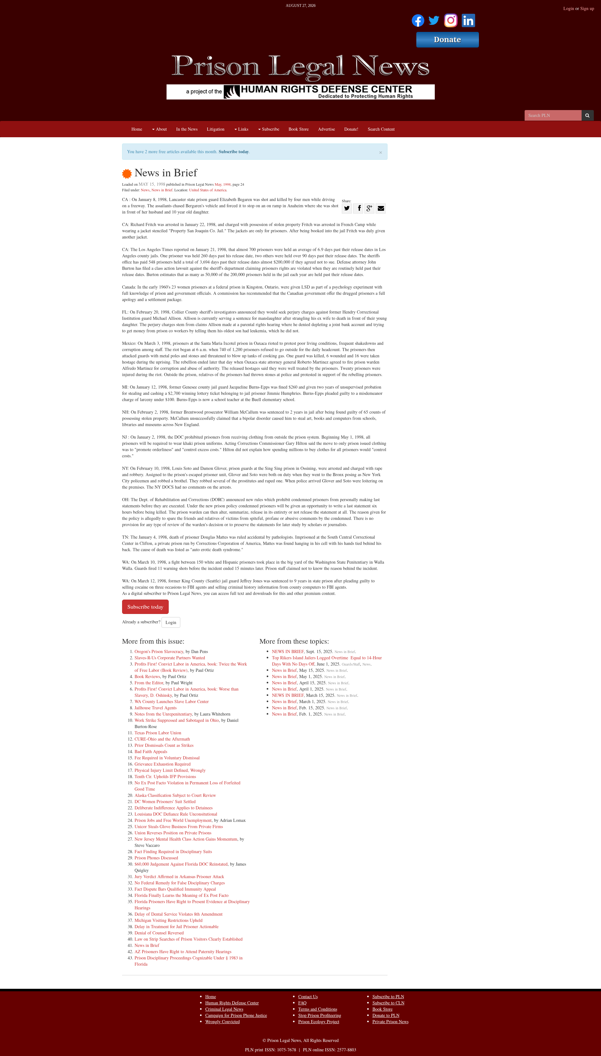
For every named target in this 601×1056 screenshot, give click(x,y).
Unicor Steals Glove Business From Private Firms (179, 826)
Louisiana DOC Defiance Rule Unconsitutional (176, 814)
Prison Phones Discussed (156, 858)
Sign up (587, 8)
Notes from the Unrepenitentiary (163, 714)
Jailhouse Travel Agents (156, 708)
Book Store (299, 129)
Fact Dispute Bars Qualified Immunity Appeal (175, 889)
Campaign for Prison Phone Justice (236, 1015)
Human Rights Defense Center (232, 1003)
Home (136, 129)
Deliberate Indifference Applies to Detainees (174, 808)
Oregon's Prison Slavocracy (159, 651)
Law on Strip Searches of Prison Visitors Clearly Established (189, 939)
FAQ (302, 1003)
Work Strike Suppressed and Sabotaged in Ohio (177, 720)
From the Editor (149, 683)
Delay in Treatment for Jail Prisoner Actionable (176, 926)
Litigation (215, 129)
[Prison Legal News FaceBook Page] (418, 18)
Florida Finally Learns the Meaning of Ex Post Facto (182, 895)
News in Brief (162, 189)
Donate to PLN (385, 1015)
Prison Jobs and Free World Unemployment (173, 820)
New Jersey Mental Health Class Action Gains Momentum (186, 839)
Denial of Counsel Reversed (159, 933)
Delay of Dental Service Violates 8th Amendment (179, 914)
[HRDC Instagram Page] (451, 18)
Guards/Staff (351, 664)
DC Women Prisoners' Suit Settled (165, 801)
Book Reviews (147, 676)
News (145, 189)
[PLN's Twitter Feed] (434, 18)
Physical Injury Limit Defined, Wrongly (170, 770)
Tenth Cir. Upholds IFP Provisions (165, 776)
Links (242, 129)
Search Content (381, 129)
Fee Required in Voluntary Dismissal (167, 758)
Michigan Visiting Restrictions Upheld (169, 920)
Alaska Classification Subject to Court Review (175, 795)
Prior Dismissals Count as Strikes (164, 745)
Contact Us (308, 996)
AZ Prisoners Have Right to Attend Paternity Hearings (183, 951)
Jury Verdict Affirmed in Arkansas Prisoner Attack (179, 876)
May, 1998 (223, 184)
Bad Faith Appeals (151, 751)
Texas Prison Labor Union (158, 733)
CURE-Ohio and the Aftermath (162, 739)
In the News (187, 129)
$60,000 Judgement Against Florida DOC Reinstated (181, 864)
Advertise (326, 129)
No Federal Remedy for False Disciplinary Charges (180, 883)
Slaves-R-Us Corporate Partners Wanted (170, 658)
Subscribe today (234, 151)
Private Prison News (390, 1021)
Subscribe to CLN (388, 1003)
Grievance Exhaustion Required (163, 764)
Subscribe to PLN (388, 996)
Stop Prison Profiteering (319, 1015)
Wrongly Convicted (222, 1021)
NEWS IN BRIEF (288, 651)
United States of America (207, 189)
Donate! (351, 129)
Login (568, 8)
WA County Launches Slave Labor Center (172, 701)
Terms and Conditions (317, 1009)
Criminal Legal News (224, 1009)
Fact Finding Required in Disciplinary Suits (173, 851)
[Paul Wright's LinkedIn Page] (468, 18)
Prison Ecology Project (318, 1021)
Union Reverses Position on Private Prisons (173, 833)
